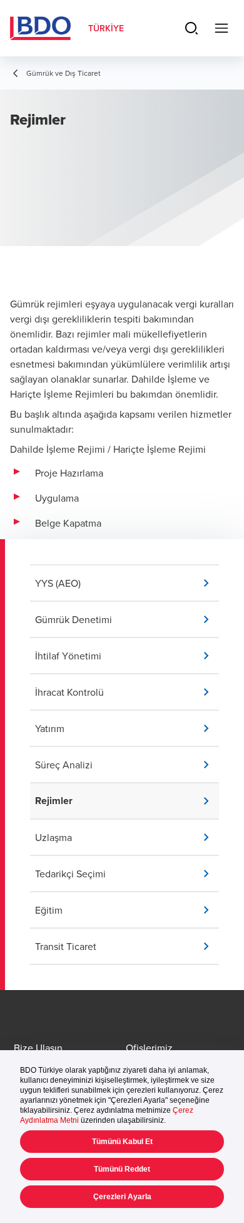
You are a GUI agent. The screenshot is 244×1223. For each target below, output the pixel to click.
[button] (127, 583)
